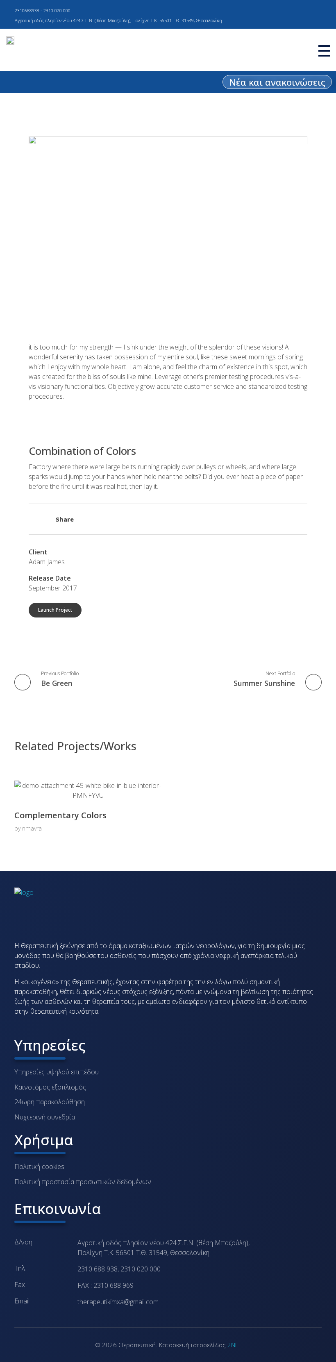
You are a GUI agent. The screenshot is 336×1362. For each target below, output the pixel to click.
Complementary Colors (60, 815)
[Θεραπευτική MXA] (75, 910)
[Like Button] (33, 520)
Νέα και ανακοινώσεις (277, 82)
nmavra (32, 828)
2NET (234, 1345)
